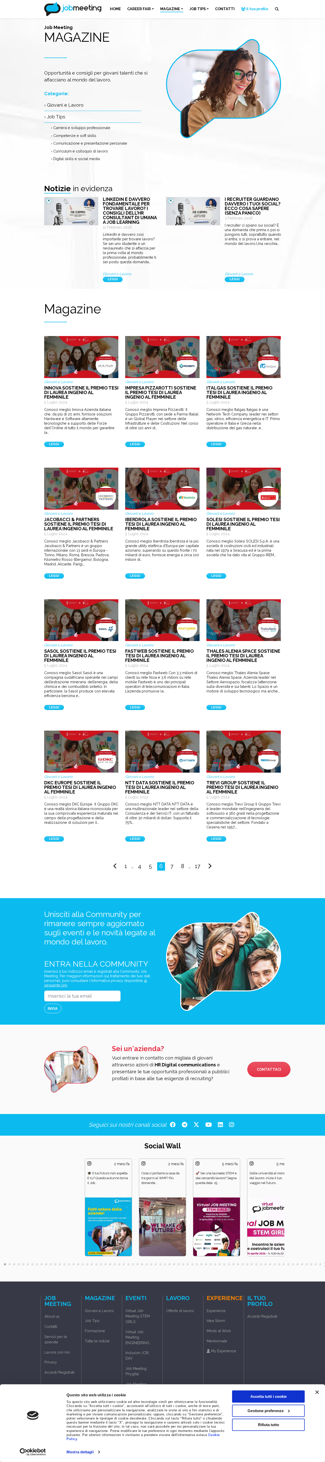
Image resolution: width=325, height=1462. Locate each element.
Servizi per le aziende (55, 1339)
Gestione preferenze (266, 1410)
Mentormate (217, 1341)
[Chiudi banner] (317, 1392)
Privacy (50, 1362)
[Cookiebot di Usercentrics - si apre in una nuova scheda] (33, 1452)
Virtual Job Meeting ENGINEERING (137, 1337)
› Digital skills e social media (75, 159)
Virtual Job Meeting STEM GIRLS (137, 1316)
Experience (216, 1310)
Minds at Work (219, 1331)
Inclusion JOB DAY (137, 1355)
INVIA (53, 1008)
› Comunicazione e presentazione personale (89, 143)
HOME (115, 9)
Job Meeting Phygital (136, 1371)
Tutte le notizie (97, 1341)
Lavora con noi (57, 1352)
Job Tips (92, 1320)
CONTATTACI (269, 1069)
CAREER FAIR (139, 9)
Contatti (50, 1326)
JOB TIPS (197, 9)
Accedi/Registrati (59, 1372)
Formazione (95, 1331)
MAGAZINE (170, 9)
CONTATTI (225, 9)
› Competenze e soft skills (73, 135)
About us (52, 1316)
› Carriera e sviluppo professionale (80, 128)
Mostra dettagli (80, 1452)
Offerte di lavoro (180, 1310)
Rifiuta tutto (268, 1425)
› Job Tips (54, 116)
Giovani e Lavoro (99, 1310)
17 (197, 866)
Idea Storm (216, 1320)
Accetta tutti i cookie (268, 1396)
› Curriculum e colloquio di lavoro (79, 151)
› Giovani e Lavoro (64, 105)
